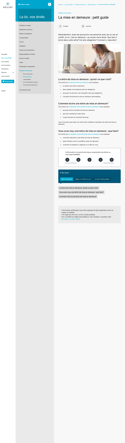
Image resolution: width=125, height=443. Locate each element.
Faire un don (9, 81)
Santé (21, 62)
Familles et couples (25, 25)
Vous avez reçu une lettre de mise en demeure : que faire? (81, 192)
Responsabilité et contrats (27, 54)
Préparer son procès (25, 70)
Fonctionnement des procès (30, 85)
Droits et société (24, 58)
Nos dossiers (5, 61)
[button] (49, 4)
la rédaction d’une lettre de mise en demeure (83, 107)
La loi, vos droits (6, 58)
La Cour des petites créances (30, 82)
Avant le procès (27, 76)
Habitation (22, 46)
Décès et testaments (25, 33)
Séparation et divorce (25, 29)
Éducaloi (3, 72)
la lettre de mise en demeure (78, 82)
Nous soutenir (5, 76)
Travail (21, 42)
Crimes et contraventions (26, 50)
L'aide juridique (27, 79)
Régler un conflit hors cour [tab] (83, 179)
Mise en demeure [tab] (66, 179)
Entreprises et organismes (27, 66)
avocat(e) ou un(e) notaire (70, 219)
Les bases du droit (24, 90)
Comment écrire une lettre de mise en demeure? (77, 196)
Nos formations (5, 65)
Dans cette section (28, 74)
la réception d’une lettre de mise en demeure (84, 134)
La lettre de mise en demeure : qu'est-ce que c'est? (78, 188)
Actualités (4, 54)
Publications (5, 69)
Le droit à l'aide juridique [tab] (102, 179)
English (3, 91)
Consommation (23, 38)
